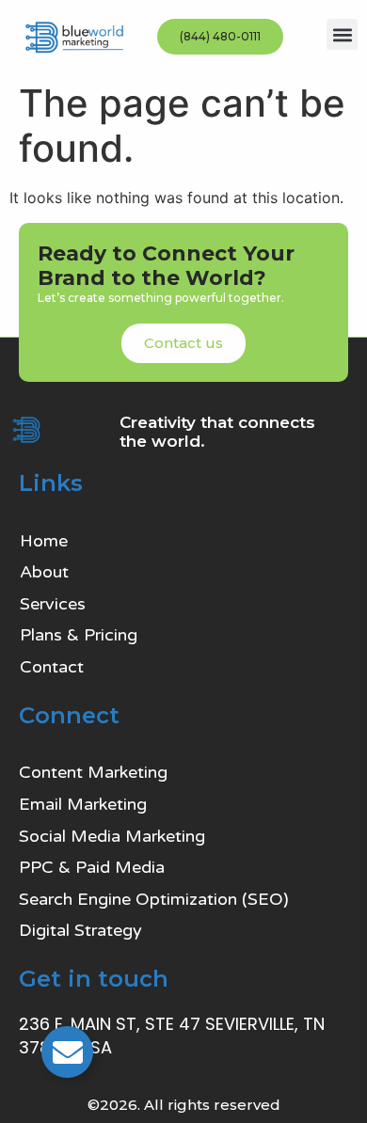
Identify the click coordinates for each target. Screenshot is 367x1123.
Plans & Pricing (78, 635)
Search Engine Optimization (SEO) (154, 899)
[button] (342, 34)
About (44, 572)
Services (53, 603)
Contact (52, 666)
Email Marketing (83, 804)
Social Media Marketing (112, 836)
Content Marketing (93, 772)
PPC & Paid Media (92, 867)
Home (44, 540)
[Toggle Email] (67, 1052)
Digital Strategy (80, 930)
